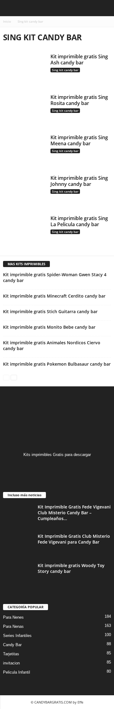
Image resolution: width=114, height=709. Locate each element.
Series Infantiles (17, 635)
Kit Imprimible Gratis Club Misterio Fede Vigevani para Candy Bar (74, 539)
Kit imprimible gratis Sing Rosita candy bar (79, 100)
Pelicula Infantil (16, 672)
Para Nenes (13, 617)
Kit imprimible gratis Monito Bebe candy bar (49, 327)
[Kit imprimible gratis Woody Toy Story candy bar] (18, 573)
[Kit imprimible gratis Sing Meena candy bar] (24, 150)
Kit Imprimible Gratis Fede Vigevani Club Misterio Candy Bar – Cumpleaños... (74, 512)
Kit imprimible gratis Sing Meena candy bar (79, 140)
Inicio (7, 21)
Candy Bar (12, 644)
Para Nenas (13, 626)
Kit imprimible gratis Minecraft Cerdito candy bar (54, 296)
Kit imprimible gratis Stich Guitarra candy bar (50, 311)
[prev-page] (6, 377)
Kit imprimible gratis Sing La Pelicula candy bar (79, 221)
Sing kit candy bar (65, 70)
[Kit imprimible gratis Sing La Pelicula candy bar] (24, 231)
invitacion (11, 663)
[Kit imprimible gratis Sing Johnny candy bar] (24, 191)
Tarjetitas (11, 654)
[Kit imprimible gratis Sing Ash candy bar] (24, 69)
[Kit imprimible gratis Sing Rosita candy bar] (24, 110)
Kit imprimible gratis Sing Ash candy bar (79, 59)
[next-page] (14, 377)
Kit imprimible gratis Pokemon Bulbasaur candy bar (57, 364)
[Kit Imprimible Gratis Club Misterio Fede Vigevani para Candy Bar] (18, 544)
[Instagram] (57, 466)
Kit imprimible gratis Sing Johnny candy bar (79, 181)
